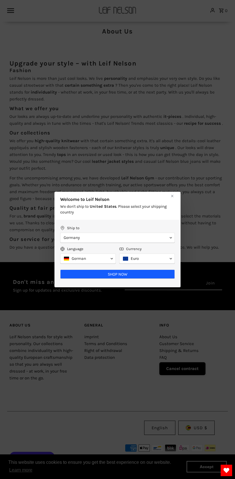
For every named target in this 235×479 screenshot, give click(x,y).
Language (75, 249)
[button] (117, 238)
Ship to (73, 228)
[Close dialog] (172, 196)
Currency (134, 249)
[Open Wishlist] (226, 470)
